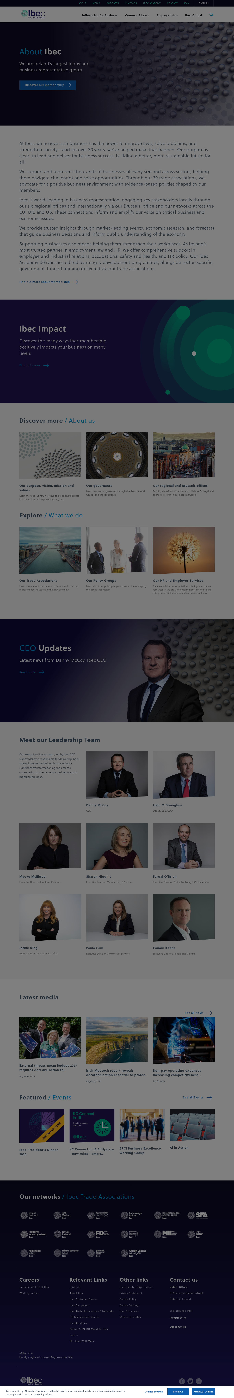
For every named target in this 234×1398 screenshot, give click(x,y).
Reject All (178, 1391)
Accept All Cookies (203, 1391)
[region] (117, 1392)
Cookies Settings (154, 1391)
